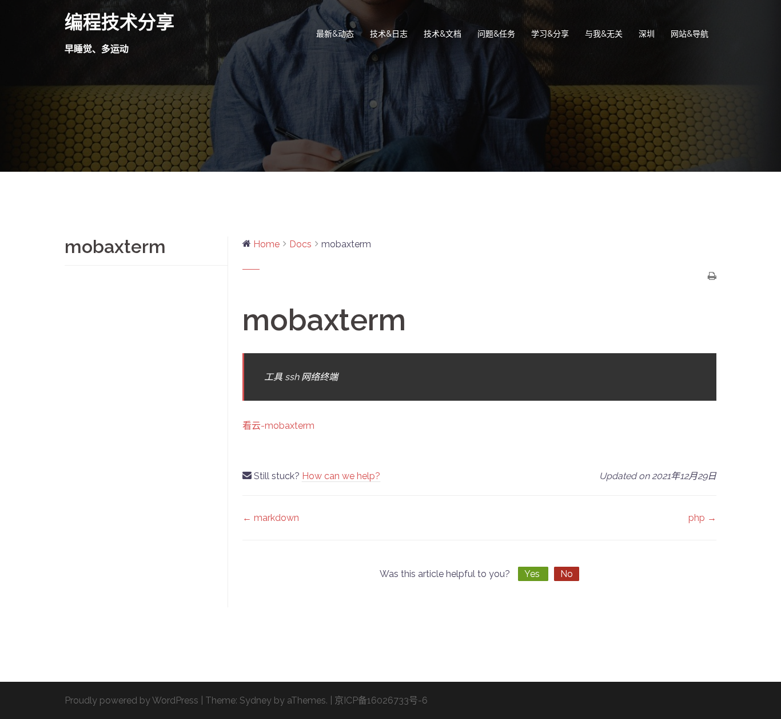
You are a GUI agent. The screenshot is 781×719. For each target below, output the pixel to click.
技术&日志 (389, 33)
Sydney (256, 700)
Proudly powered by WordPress (131, 700)
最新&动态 (335, 33)
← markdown (270, 517)
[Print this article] (712, 277)
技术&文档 (442, 33)
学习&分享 (550, 33)
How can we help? (341, 476)
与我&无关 (604, 33)
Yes (533, 573)
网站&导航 (689, 33)
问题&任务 (496, 33)
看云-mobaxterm (278, 425)
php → (702, 517)
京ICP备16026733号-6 (381, 700)
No (566, 573)
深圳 (647, 33)
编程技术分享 (119, 22)
